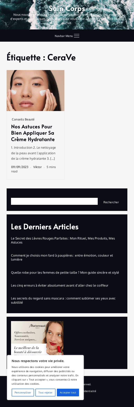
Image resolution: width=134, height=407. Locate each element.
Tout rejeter (45, 392)
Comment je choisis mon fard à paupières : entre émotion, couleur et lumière (62, 257)
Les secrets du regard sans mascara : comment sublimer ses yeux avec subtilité (63, 300)
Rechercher (19, 195)
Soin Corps (67, 8)
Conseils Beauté (23, 119)
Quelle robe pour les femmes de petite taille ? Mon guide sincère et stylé (65, 272)
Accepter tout (68, 392)
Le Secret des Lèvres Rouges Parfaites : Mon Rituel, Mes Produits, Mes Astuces (63, 240)
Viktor (37, 167)
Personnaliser (23, 392)
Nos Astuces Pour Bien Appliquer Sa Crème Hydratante (33, 132)
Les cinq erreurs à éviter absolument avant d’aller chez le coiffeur (60, 285)
